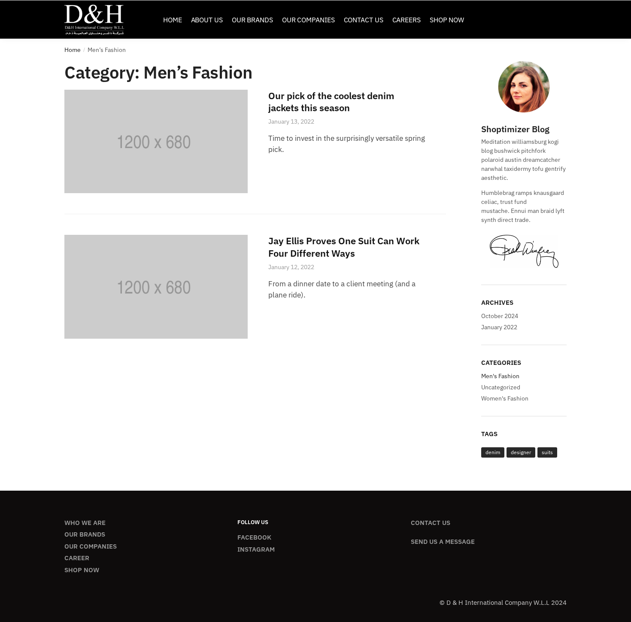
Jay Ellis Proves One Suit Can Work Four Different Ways (343, 246)
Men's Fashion (500, 376)
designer (521, 452)
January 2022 (499, 327)
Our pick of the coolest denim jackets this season (331, 101)
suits (547, 452)
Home (72, 50)
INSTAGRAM (256, 549)
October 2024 (499, 316)
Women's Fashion (504, 398)
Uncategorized (500, 387)
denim (492, 452)
